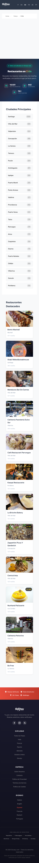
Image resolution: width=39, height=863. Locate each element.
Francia (19, 743)
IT (18, 5)
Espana (19, 747)
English (19, 804)
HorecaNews (28, 835)
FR (29, 5)
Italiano (19, 800)
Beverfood (6, 838)
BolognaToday (16, 838)
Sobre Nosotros (19, 771)
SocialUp (33, 838)
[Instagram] (20, 723)
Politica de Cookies (19, 786)
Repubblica (9, 835)
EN (21, 5)
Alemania (19, 751)
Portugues (19, 819)
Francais (19, 811)
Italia (19, 739)
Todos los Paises (19, 736)
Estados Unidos (19, 754)
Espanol (19, 807)
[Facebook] (14, 723)
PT (36, 5)
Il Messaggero (18, 835)
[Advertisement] (19, 39)
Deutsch (19, 815)
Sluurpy (19, 758)
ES (25, 5)
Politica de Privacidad (19, 779)
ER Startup (25, 838)
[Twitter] (25, 723)
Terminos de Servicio (19, 783)
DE (32, 5)
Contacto (19, 775)
